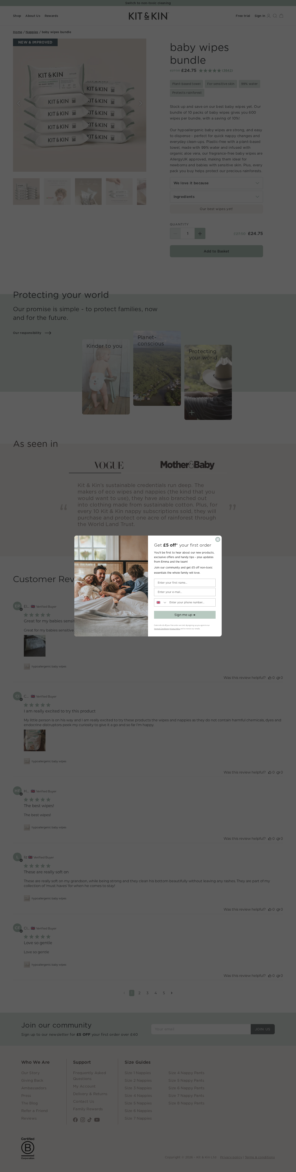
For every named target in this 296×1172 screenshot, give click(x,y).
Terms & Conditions (161, 629)
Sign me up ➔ (184, 615)
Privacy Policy (174, 629)
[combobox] (160, 602)
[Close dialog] (218, 539)
